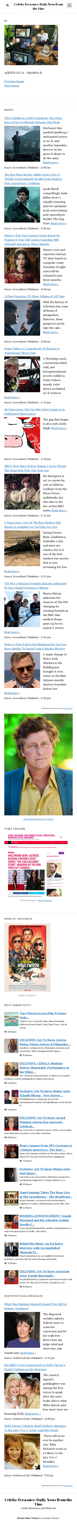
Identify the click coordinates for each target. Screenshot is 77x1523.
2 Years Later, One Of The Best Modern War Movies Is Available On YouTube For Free (32, 525)
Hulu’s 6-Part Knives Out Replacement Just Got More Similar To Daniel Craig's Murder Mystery (35, 646)
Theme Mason (68, 708)
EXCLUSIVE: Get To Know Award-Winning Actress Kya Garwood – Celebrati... (43, 1122)
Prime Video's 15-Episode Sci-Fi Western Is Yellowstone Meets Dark (32, 351)
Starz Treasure (45, 900)
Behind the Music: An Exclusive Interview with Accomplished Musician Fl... (41, 1248)
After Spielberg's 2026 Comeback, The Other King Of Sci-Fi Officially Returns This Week (33, 120)
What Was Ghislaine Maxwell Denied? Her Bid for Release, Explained (35, 1306)
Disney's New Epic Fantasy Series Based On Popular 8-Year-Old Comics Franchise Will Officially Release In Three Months (32, 239)
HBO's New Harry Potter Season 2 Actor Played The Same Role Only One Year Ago (35, 468)
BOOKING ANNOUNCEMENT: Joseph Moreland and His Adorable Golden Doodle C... (45, 1220)
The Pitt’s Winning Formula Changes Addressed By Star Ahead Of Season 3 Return (35, 585)
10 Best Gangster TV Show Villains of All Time (34, 296)
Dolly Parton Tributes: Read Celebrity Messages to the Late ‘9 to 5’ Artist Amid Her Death (35, 1428)
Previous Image (14, 81)
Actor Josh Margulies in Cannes (38, 819)
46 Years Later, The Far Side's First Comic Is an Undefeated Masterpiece (34, 411)
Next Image (11, 86)
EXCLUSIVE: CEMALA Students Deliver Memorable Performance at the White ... (44, 1067)
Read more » (51, 162)
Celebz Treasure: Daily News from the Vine (38, 1502)
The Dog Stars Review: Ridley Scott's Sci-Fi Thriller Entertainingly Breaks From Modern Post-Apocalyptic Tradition (33, 179)
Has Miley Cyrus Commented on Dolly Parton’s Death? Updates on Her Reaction (34, 1367)
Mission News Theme (27, 1518)
